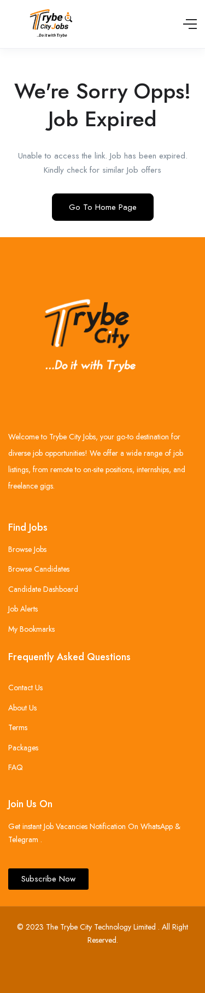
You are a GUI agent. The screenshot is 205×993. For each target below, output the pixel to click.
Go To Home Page (103, 207)
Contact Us (25, 687)
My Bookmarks (31, 629)
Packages (23, 747)
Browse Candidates (38, 568)
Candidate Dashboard (43, 589)
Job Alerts (23, 608)
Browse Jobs (27, 549)
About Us (22, 707)
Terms (17, 727)
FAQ (15, 767)
